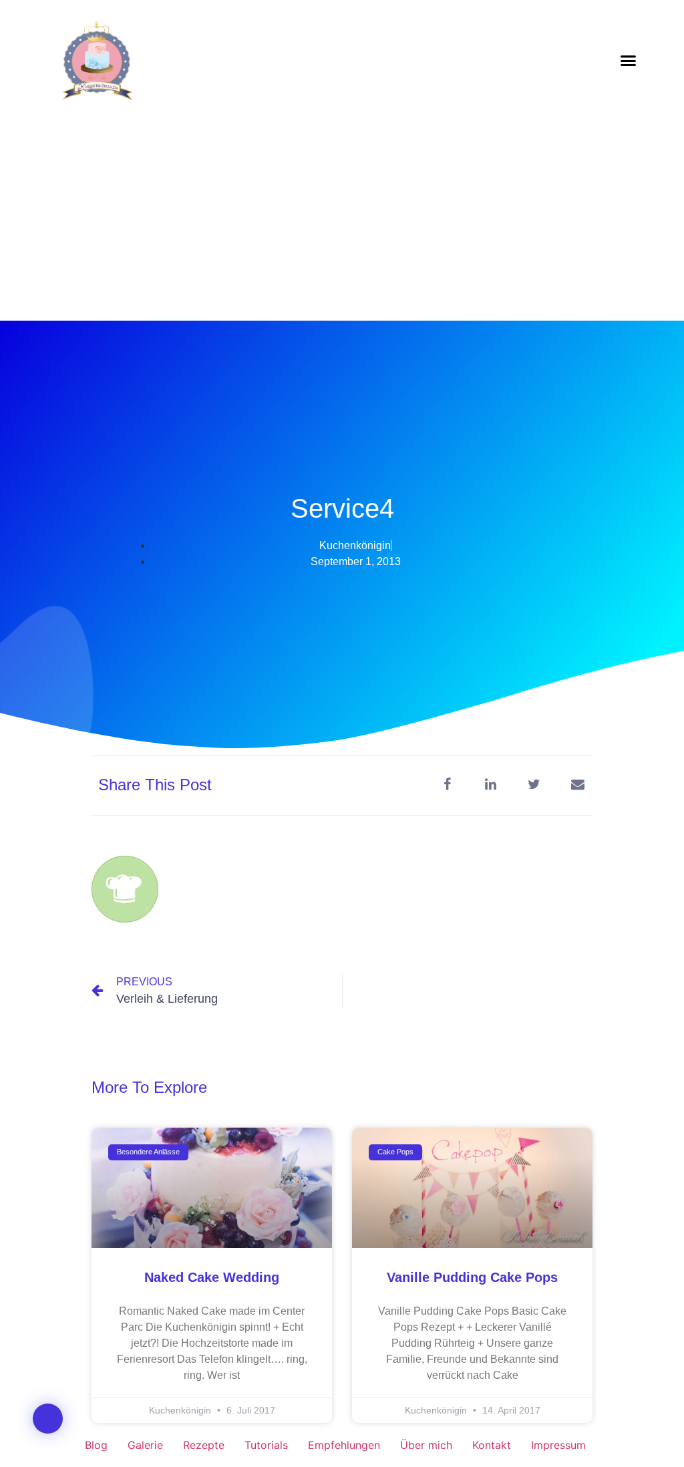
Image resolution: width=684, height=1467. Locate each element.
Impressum (558, 1445)
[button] (628, 60)
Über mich (426, 1445)
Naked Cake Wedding (211, 1277)
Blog (96, 1445)
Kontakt (491, 1445)
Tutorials (266, 1445)
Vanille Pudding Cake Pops (472, 1277)
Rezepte (203, 1445)
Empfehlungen (344, 1445)
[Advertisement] (342, 220)
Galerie (145, 1445)
